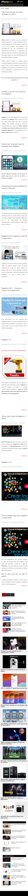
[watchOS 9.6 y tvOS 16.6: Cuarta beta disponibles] (14, 814)
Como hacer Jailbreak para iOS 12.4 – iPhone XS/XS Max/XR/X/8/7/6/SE (18, 624)
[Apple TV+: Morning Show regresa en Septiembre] (14, 796)
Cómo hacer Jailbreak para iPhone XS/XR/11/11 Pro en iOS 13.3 (18, 618)
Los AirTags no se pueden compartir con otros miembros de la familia (18, 865)
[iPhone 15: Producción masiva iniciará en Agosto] (14, 668)
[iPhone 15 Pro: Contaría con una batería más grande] (14, 703)
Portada (2, 8)
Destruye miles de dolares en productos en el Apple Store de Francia (18, 837)
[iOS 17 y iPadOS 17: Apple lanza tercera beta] (14, 686)
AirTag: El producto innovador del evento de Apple (18, 870)
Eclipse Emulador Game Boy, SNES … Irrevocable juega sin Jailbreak (18, 612)
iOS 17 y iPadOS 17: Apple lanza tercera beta (14, 688)
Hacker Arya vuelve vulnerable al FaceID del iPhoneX (18, 831)
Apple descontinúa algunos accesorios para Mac (17, 858)
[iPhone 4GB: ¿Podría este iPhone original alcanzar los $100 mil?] (14, 777)
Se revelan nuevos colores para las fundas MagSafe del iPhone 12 (18, 877)
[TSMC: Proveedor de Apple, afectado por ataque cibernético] (14, 740)
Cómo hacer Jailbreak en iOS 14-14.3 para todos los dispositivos (18, 607)
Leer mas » (24, 85)
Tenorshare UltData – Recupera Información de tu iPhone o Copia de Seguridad (18, 630)
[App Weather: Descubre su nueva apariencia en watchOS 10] (14, 722)
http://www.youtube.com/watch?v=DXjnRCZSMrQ (14, 350)
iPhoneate (7, 2)
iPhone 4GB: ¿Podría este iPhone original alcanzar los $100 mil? (13, 780)
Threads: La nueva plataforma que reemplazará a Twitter (11, 651)
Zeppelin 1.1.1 (6, 340)
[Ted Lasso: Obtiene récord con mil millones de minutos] (14, 759)
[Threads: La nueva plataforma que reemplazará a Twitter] (14, 649)
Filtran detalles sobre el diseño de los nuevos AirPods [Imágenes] (18, 883)
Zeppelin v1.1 (6, 462)
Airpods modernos (15, 848)
